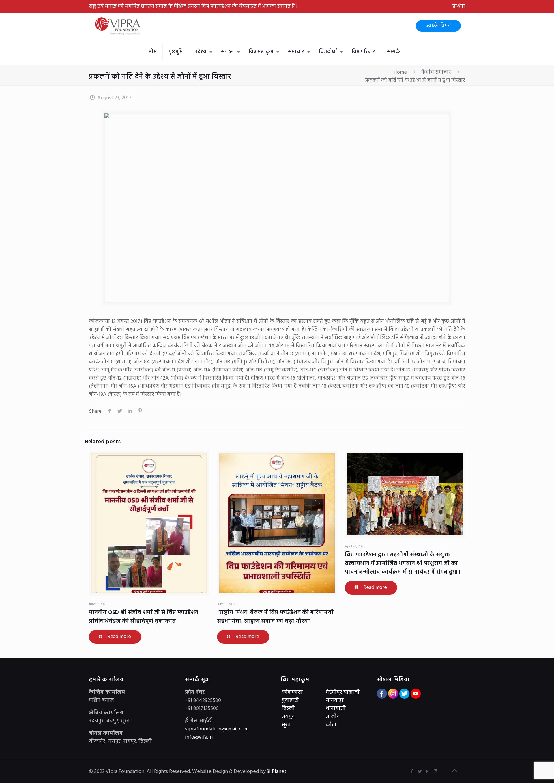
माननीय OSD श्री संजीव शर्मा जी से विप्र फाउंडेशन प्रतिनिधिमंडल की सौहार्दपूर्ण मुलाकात (143, 617)
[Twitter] (420, 771)
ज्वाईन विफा (438, 26)
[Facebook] (412, 771)
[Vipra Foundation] (118, 26)
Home (400, 72)
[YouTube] (428, 771)
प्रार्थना (458, 6)
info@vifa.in (199, 737)
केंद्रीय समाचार (436, 72)
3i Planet (277, 771)
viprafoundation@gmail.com (216, 729)
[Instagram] (436, 771)
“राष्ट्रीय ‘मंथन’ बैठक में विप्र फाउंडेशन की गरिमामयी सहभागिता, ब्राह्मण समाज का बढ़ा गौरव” (275, 617)
